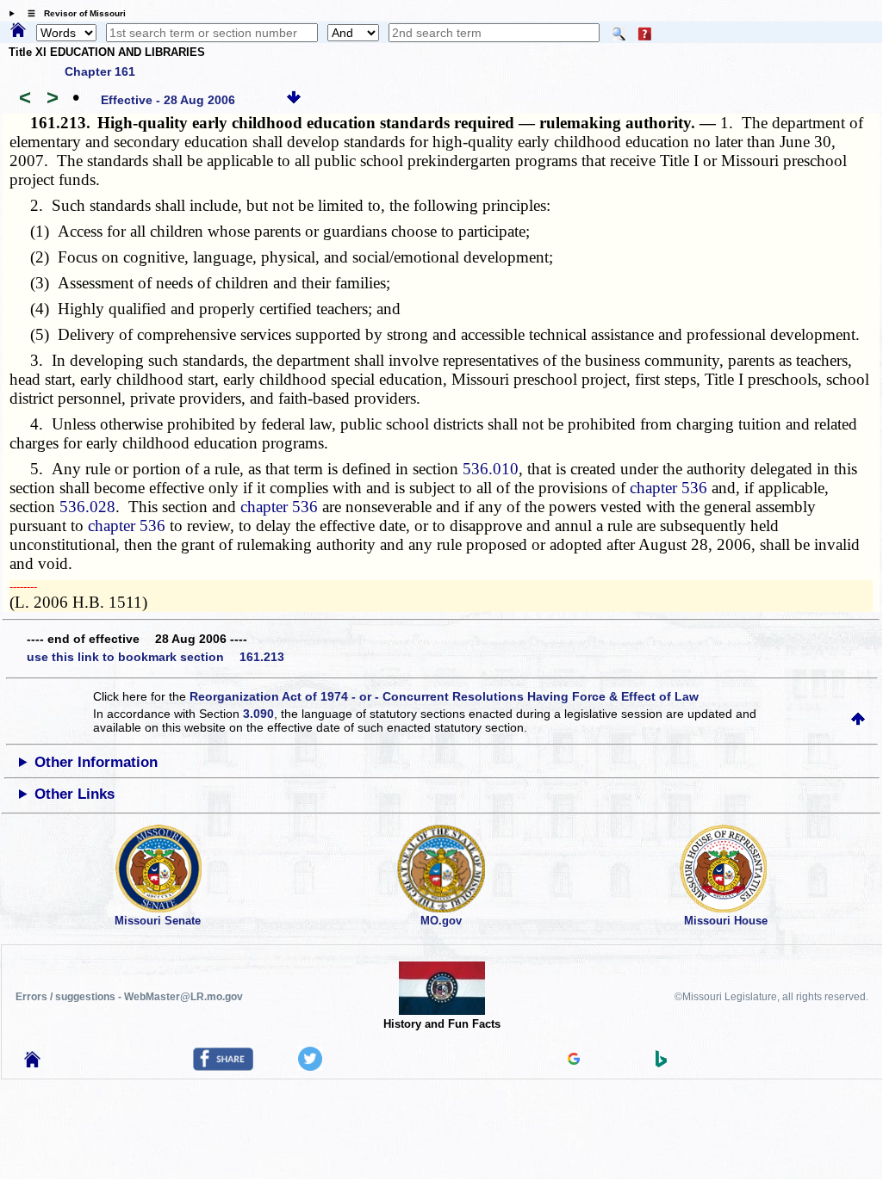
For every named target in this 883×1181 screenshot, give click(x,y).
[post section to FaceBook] (223, 1066)
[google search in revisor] (574, 1060)
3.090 (258, 713)
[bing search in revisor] (662, 1063)
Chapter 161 (100, 71)
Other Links (74, 794)
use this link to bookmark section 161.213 (155, 657)
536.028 (87, 507)
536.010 (491, 469)
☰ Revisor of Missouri (72, 13)
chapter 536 (668, 488)
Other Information (96, 762)
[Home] (18, 31)
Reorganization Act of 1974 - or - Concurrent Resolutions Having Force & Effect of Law (444, 696)
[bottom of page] (294, 100)
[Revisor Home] (32, 1063)
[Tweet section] (310, 1066)
